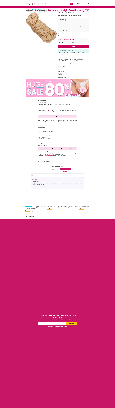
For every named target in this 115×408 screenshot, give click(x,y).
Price (59, 33)
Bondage (63, 6)
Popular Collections (48, 6)
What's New (72, 6)
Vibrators (27, 6)
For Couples (41, 6)
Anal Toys (54, 6)
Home (59, 12)
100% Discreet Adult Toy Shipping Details (46, 161)
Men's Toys (36, 6)
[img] (34, 177)
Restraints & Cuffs (71, 12)
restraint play (63, 120)
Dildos (31, 6)
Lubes (67, 6)
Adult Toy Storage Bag (47, 155)
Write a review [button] (65, 169)
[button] (79, 187)
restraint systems (47, 110)
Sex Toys (62, 12)
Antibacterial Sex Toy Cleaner (59, 153)
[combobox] (55, 4)
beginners (58, 123)
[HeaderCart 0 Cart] (88, 4)
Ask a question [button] (65, 171)
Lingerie (59, 6)
